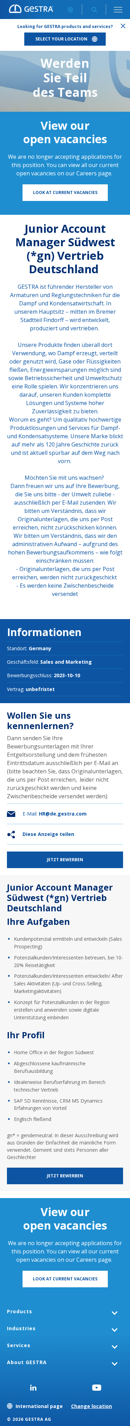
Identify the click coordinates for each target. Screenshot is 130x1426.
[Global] (70, 9)
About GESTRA (27, 1362)
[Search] (94, 9)
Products (19, 1311)
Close (123, 26)
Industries (21, 1328)
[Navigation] (118, 9)
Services (19, 1345)
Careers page (93, 173)
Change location (91, 1406)
